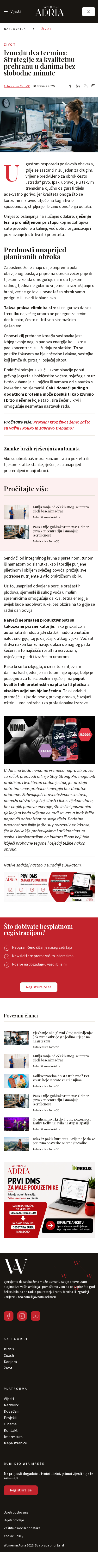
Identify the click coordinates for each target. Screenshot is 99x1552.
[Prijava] (88, 11)
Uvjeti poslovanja (16, 1513)
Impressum (13, 1437)
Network (11, 1405)
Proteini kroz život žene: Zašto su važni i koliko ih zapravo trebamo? (47, 425)
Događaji (11, 1411)
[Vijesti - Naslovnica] (49, 11)
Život (46, 29)
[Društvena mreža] (8, 1316)
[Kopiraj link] (85, 86)
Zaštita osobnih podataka (22, 1528)
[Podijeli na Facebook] (70, 86)
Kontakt (11, 1430)
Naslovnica (15, 29)
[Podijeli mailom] (93, 86)
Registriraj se (21, 1490)
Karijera (10, 1362)
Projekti (10, 1418)
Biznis (9, 1349)
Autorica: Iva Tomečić (17, 86)
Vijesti (9, 1399)
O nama (10, 1424)
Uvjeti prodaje (14, 1520)
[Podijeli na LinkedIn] (78, 86)
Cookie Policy (13, 1536)
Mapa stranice (15, 1443)
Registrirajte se (38, 987)
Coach (9, 1355)
